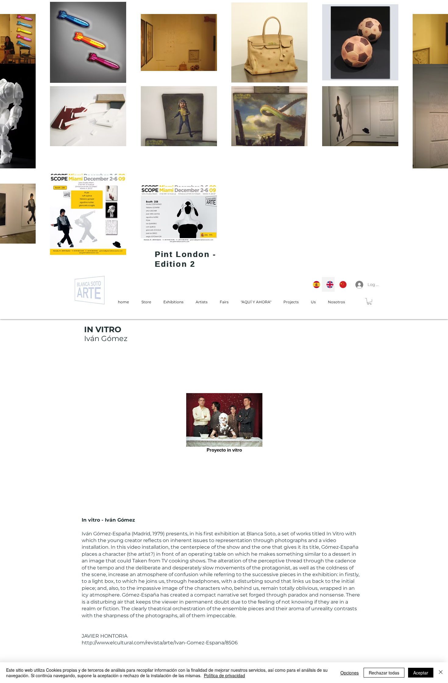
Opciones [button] (349, 673)
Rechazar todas (384, 673)
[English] (328, 284)
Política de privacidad (224, 675)
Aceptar (420, 673)
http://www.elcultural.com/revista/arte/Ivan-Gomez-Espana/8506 (160, 643)
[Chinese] (341, 284)
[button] (369, 301)
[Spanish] (315, 284)
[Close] (440, 672)
